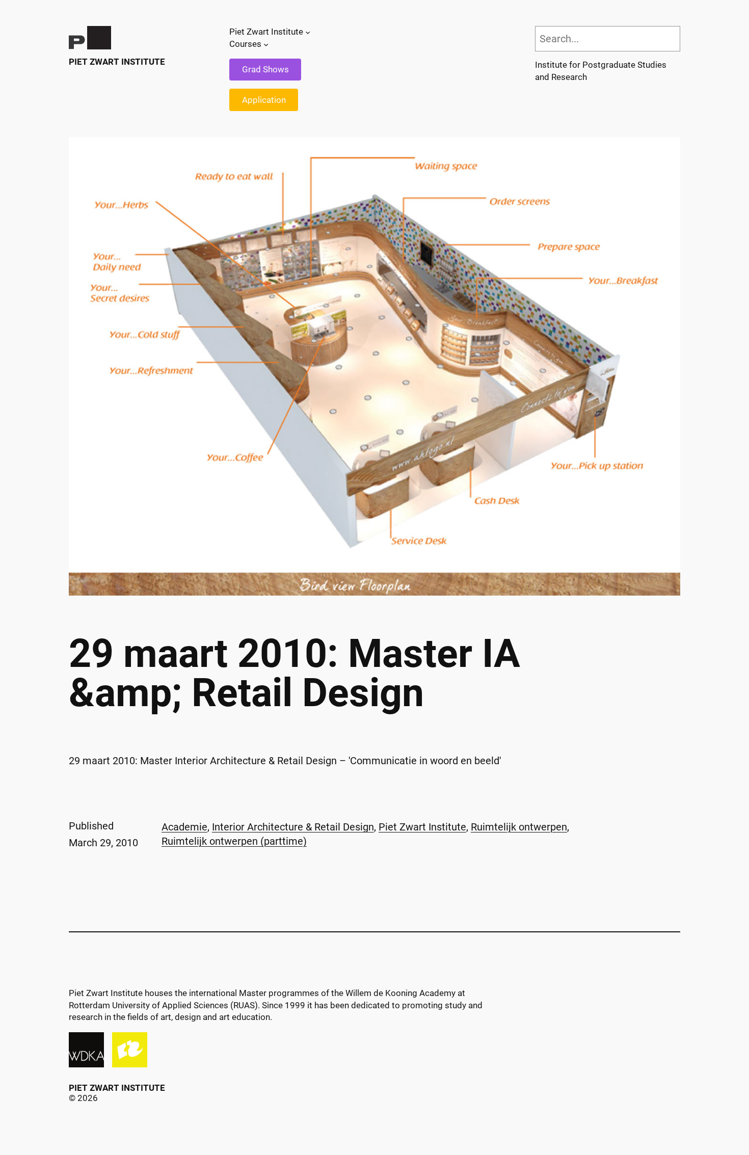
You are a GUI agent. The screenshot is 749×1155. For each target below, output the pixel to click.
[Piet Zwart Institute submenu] (307, 32)
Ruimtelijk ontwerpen (519, 827)
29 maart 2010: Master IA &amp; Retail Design (294, 673)
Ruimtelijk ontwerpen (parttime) (234, 841)
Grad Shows (265, 69)
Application (264, 100)
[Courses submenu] (266, 44)
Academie (184, 827)
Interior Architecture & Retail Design (293, 827)
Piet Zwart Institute (117, 62)
